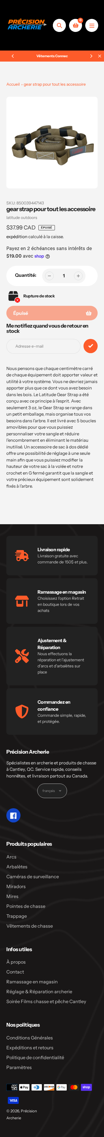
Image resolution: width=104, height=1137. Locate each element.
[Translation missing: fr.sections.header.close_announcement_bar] (100, 56)
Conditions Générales (29, 1038)
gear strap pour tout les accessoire (55, 84)
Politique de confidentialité (35, 1057)
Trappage (16, 916)
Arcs (11, 857)
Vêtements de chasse (29, 926)
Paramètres (19, 1067)
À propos (16, 962)
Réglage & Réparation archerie (39, 991)
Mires (12, 896)
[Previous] (13, 56)
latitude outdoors (21, 217)
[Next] (91, 56)
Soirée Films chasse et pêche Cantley (46, 1001)
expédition (17, 236)
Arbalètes (16, 867)
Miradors (16, 886)
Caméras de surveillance (32, 876)
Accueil (13, 84)
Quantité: (25, 275)
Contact (15, 972)
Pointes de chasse (25, 906)
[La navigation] (91, 25)
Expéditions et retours (29, 1047)
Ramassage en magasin (32, 982)
